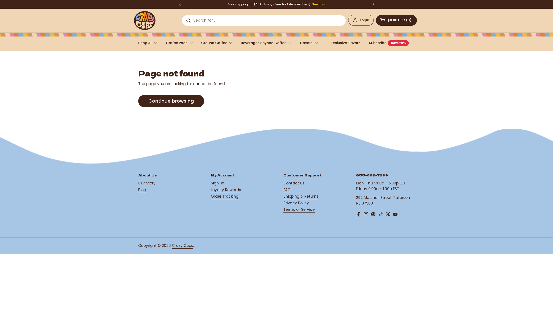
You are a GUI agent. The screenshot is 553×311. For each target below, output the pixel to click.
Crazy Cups (182, 245)
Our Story (147, 183)
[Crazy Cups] (145, 20)
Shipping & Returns (300, 196)
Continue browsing (171, 101)
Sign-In (217, 183)
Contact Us (293, 183)
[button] (396, 20)
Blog (142, 189)
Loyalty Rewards (226, 189)
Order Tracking (224, 196)
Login (364, 20)
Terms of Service (299, 209)
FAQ (287, 189)
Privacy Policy (296, 203)
